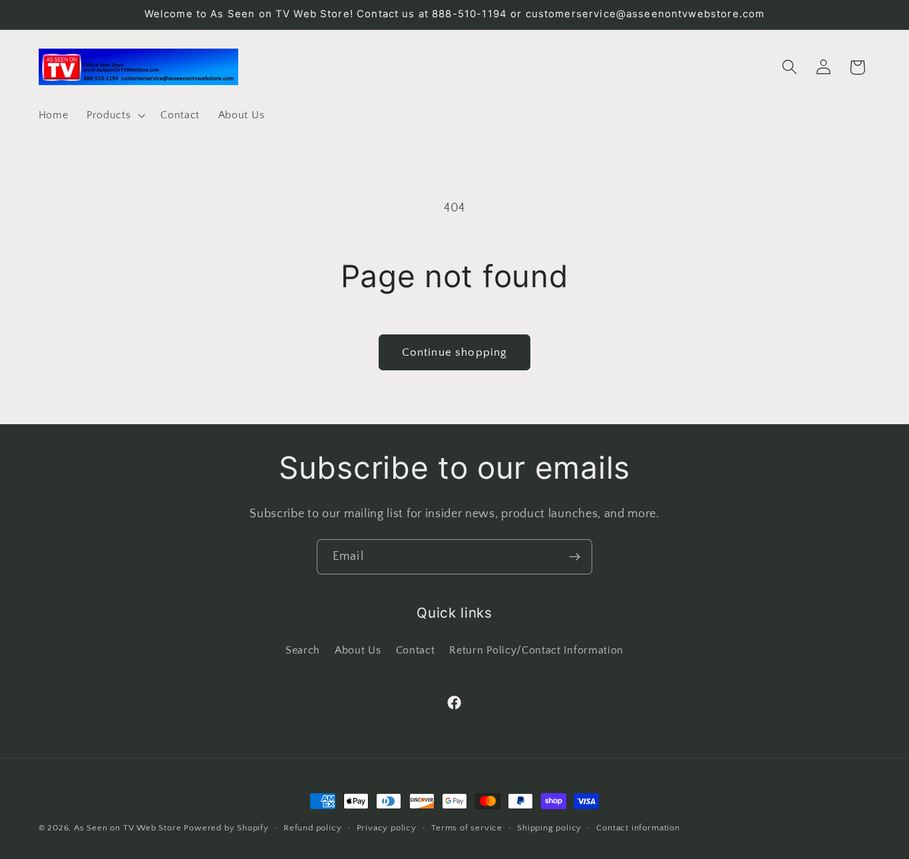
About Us (358, 650)
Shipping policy (549, 827)
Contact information (637, 827)
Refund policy (312, 827)
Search (302, 650)
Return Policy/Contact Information (536, 650)
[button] (114, 115)
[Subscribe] (575, 557)
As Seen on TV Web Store (128, 827)
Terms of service (466, 827)
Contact (415, 650)
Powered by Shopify (226, 827)
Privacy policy (387, 827)
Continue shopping (455, 352)
